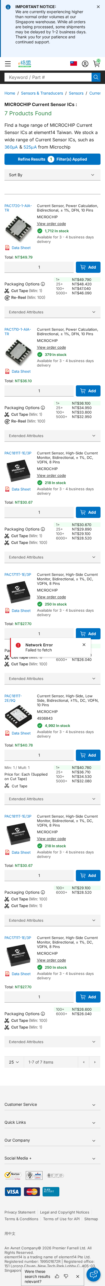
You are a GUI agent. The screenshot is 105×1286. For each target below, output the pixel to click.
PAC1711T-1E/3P (17, 574)
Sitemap (91, 1219)
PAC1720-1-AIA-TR (18, 207)
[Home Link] (30, 64)
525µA (30, 147)
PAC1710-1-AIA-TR (17, 331)
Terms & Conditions (21, 1219)
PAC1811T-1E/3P (17, 453)
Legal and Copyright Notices (64, 1212)
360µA (11, 147)
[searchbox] (48, 77)
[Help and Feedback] (94, 1275)
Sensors (76, 93)
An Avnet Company (21, 1248)
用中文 (9, 1233)
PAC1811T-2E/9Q (13, 698)
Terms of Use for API (61, 1219)
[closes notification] (98, 6)
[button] (7, 64)
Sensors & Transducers (42, 93)
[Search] (96, 77)
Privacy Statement (19, 1212)
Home (9, 93)
